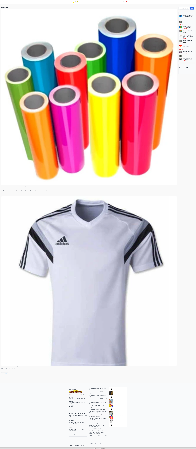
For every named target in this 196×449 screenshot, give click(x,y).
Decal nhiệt (88, 1)
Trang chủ (82, 1)
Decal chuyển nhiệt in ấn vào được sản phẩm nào (12, 366)
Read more (5, 192)
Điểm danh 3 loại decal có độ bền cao (120, 403)
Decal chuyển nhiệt (83, 387)
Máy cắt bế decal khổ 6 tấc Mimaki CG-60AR (97, 409)
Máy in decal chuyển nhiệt (75, 411)
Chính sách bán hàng (73, 402)
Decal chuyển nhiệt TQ (183, 72)
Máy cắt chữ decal (93, 386)
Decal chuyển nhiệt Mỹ (183, 67)
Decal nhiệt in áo (72, 389)
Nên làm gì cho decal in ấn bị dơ (119, 407)
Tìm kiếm (191, 8)
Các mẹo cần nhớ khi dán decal (119, 399)
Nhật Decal (11, 187)
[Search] (121, 2)
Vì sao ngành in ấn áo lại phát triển (120, 419)
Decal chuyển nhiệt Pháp (184, 69)
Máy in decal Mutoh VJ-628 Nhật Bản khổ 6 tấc (78, 413)
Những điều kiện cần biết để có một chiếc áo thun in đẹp (13, 186)
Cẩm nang (93, 1)
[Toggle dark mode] (124, 2)
